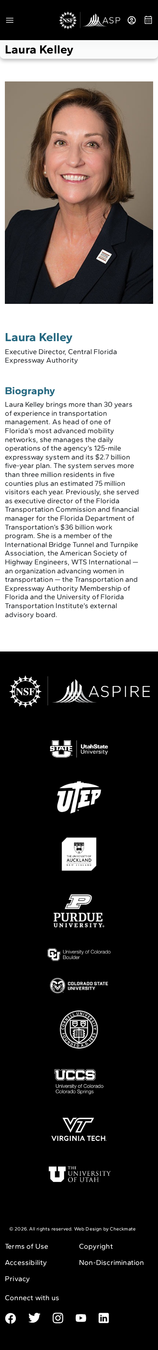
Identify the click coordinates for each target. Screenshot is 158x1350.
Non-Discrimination (111, 1262)
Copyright (96, 1246)
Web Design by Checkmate (105, 1229)
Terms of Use (26, 1246)
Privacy (17, 1278)
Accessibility (26, 1262)
